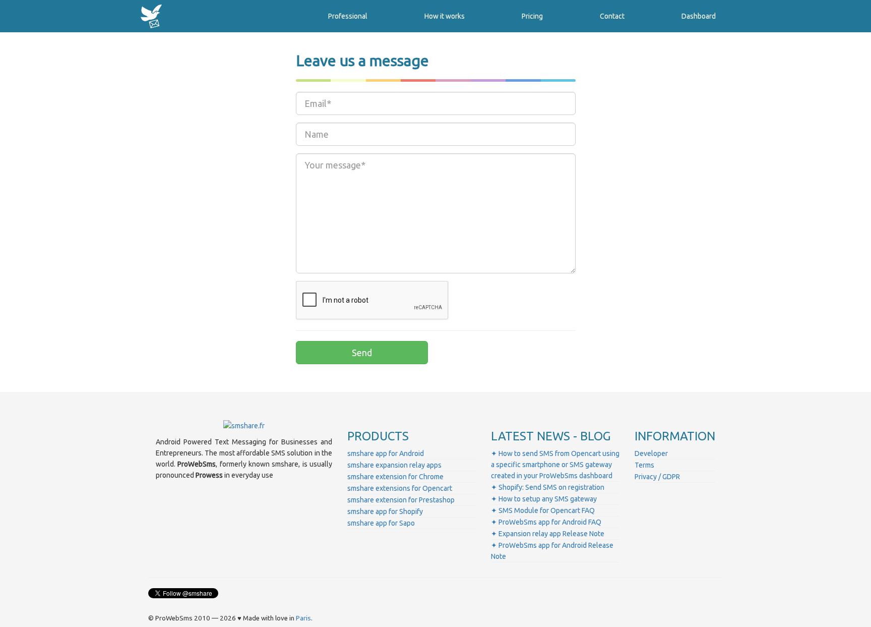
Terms (644, 465)
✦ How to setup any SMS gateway (544, 499)
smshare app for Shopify (385, 511)
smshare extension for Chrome (395, 477)
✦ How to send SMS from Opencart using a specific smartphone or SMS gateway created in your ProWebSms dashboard (555, 464)
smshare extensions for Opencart (399, 488)
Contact (612, 16)
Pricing (532, 16)
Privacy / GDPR (657, 477)
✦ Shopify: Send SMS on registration (547, 487)
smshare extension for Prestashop (401, 500)
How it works (444, 16)
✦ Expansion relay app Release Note (547, 534)
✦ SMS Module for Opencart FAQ (543, 510)
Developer (651, 453)
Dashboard (698, 16)
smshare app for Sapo (381, 523)
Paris (303, 618)
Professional (347, 16)
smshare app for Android (385, 453)
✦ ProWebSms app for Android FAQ (546, 522)
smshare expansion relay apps (394, 465)
